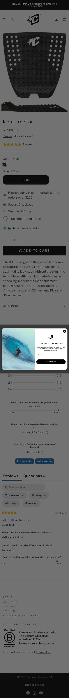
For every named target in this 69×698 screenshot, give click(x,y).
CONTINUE (51, 362)
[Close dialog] (64, 331)
